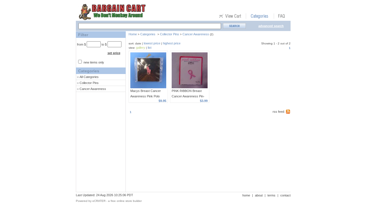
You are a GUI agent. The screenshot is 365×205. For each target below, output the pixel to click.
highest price (172, 43)
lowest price (152, 43)
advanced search (271, 26)
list (149, 47)
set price (114, 53)
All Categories (89, 77)
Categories (147, 34)
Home (133, 34)
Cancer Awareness (93, 89)
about (259, 195)
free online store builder (126, 200)
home (246, 195)
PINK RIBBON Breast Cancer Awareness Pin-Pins (188, 96)
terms (271, 195)
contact (285, 195)
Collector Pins (89, 83)
